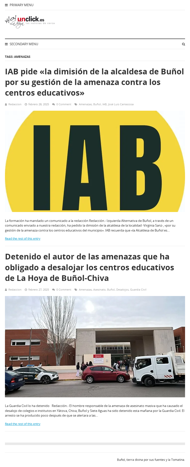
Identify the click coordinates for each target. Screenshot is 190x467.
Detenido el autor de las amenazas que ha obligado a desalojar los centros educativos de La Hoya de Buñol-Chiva (89, 267)
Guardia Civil (138, 289)
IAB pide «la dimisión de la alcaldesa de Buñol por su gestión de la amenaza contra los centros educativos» (94, 82)
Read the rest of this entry (22, 238)
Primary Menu (21, 5)
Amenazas (85, 104)
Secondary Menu (23, 44)
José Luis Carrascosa (121, 104)
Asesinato (99, 289)
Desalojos (122, 289)
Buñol (97, 104)
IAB (104, 104)
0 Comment (63, 104)
